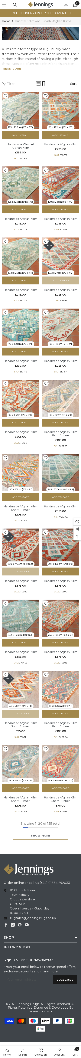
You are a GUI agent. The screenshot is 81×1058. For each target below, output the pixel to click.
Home (6, 21)
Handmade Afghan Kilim (60, 144)
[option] (40, 13)
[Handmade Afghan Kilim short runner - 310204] (60, 689)
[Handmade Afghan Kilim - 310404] (60, 472)
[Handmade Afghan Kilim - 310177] (60, 110)
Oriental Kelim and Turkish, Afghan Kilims (43, 21)
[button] (38, 83)
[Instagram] (13, 925)
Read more (12, 68)
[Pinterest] (20, 925)
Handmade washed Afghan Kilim (20, 146)
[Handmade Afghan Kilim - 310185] (60, 185)
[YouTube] (27, 925)
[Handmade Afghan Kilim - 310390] (60, 547)
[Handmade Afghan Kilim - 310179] (20, 256)
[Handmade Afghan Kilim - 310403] (20, 618)
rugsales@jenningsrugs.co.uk (33, 918)
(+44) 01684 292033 (55, 883)
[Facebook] (6, 925)
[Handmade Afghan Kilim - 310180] (20, 398)
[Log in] (66, 5)
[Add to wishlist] (5, 96)
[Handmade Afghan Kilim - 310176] (20, 185)
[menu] (4, 4)
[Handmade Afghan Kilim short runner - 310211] (20, 689)
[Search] (15, 4)
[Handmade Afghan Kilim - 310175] (20, 327)
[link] (40, 33)
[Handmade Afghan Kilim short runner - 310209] (60, 398)
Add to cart (20, 134)
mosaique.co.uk (40, 1011)
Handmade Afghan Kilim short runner (60, 433)
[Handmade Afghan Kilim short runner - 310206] (20, 472)
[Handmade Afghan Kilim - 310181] (60, 256)
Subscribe (65, 979)
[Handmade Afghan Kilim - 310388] (60, 618)
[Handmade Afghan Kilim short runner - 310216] (60, 763)
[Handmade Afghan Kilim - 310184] (60, 327)
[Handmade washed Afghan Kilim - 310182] (20, 110)
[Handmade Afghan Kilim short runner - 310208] (20, 763)
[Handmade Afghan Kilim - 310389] (20, 547)
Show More (40, 835)
